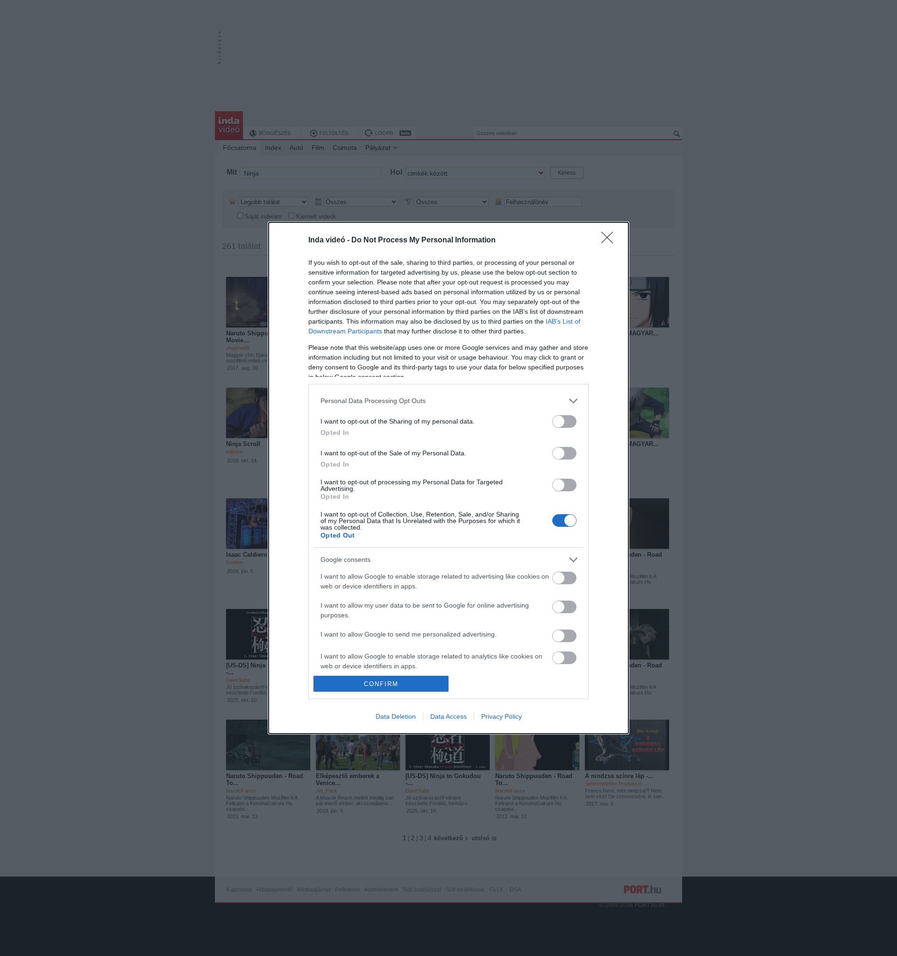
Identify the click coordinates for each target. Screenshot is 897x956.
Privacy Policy (501, 716)
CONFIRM (381, 683)
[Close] (610, 240)
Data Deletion (396, 716)
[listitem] (448, 401)
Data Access (448, 716)
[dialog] (448, 478)
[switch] (564, 421)
